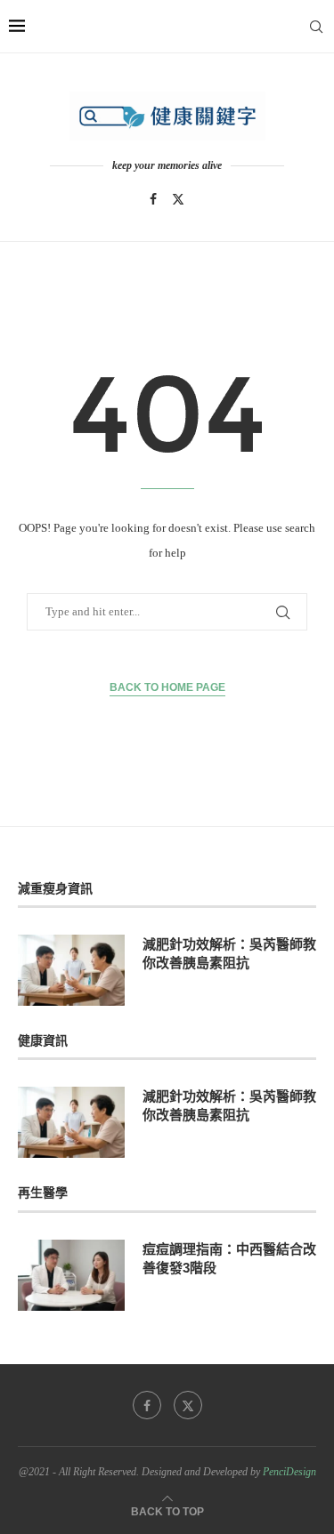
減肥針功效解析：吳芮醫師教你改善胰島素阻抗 (229, 953)
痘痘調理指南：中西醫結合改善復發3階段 (229, 1258)
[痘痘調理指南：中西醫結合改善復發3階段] (71, 1275)
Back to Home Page (167, 687)
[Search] (316, 26)
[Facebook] (153, 199)
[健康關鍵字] (167, 115)
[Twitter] (178, 199)
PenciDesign (289, 1472)
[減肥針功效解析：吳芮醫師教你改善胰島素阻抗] (71, 970)
